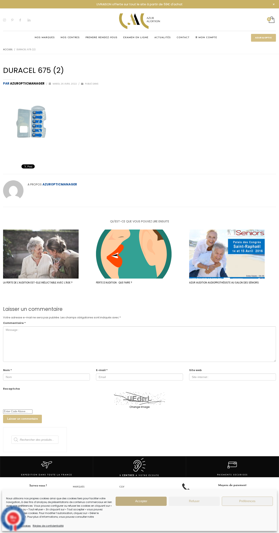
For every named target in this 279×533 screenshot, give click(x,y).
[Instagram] (7, 20)
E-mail (102, 370)
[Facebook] (23, 20)
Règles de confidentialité (48, 525)
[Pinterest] (15, 20)
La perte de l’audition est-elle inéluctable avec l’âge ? (38, 282)
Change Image (139, 407)
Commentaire (14, 323)
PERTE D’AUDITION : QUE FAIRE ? (114, 282)
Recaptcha (11, 389)
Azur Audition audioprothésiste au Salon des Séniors (224, 282)
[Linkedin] (32, 20)
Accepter (141, 501)
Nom (7, 370)
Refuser (194, 501)
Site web (195, 370)
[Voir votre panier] (271, 20)
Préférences (247, 501)
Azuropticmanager (27, 83)
